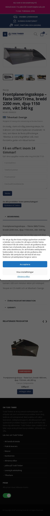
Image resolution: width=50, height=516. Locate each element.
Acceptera (25, 264)
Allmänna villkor (23, 276)
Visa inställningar (25, 271)
